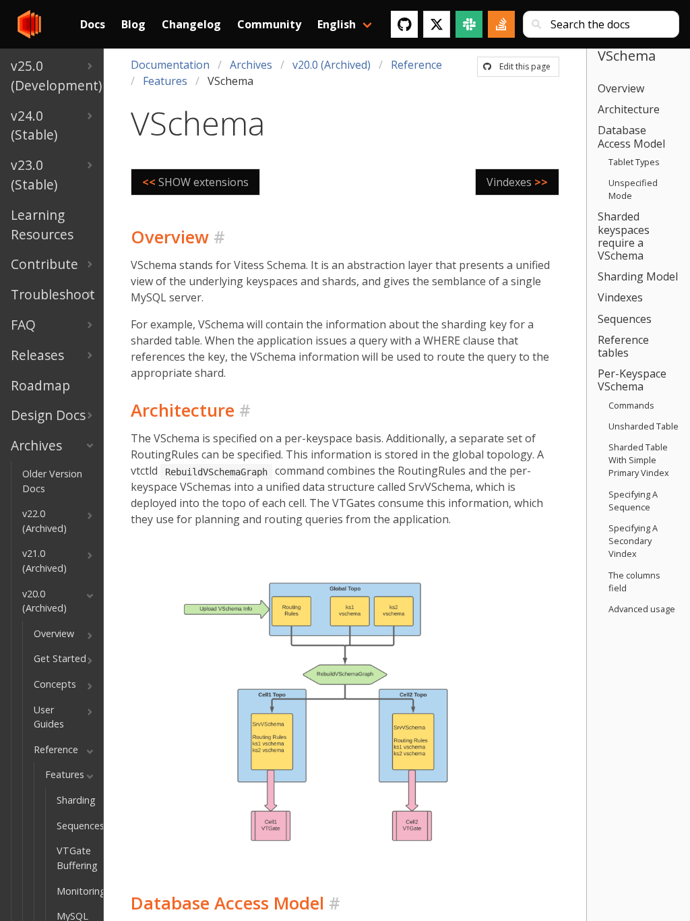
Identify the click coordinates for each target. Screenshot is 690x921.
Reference (416, 64)
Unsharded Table (643, 426)
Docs (92, 24)
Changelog (191, 24)
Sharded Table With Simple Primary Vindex (638, 460)
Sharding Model (638, 276)
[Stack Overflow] (501, 24)
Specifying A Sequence (633, 500)
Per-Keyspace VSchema (632, 380)
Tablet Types (634, 162)
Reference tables (623, 346)
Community (269, 24)
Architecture (629, 109)
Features (165, 80)
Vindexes (620, 297)
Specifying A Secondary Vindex (633, 541)
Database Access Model (631, 136)
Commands (631, 405)
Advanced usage (641, 609)
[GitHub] (404, 24)
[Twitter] (436, 24)
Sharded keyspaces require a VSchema (624, 236)
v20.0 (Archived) (331, 64)
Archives (251, 64)
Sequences (625, 318)
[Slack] (469, 24)
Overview (621, 88)
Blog (133, 24)
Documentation (170, 64)
